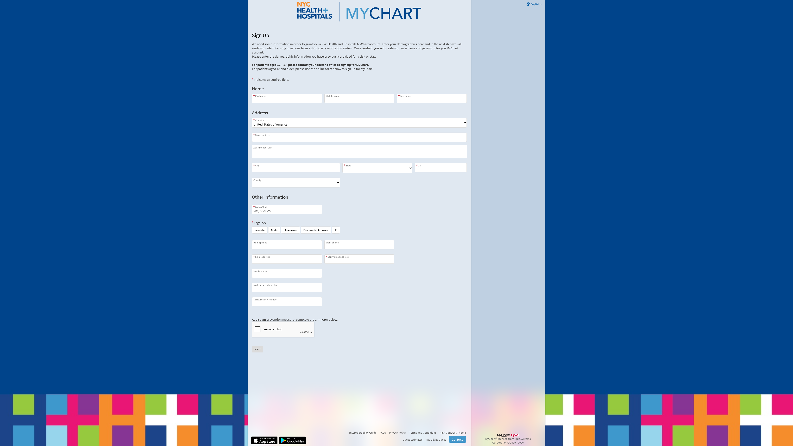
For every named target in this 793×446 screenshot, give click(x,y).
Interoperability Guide (362, 432)
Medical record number (265, 285)
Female (260, 230)
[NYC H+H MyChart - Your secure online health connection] (359, 11)
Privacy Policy (397, 432)
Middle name (333, 96)
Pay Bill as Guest (436, 439)
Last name (405, 96)
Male (274, 230)
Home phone (260, 242)
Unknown (290, 230)
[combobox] (359, 137)
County (257, 180)
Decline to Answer (315, 230)
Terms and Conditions (422, 432)
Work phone (332, 242)
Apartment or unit (262, 147)
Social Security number (265, 299)
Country (259, 120)
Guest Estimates (413, 439)
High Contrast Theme (453, 432)
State (348, 165)
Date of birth (261, 207)
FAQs (383, 432)
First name (260, 96)
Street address (262, 134)
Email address (262, 256)
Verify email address (338, 256)
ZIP (419, 165)
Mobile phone (260, 271)
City (257, 165)
